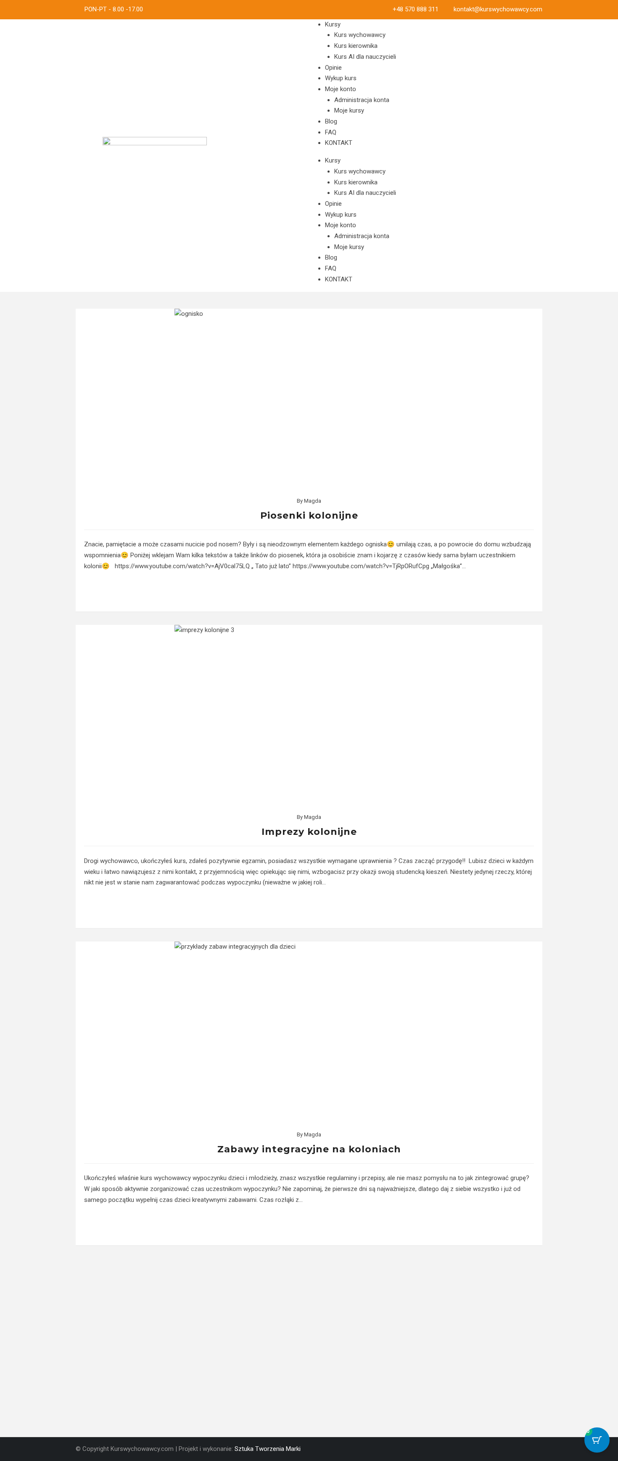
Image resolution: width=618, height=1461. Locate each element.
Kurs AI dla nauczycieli (365, 56)
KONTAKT (338, 143)
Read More (309, 591)
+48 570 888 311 (415, 9)
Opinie (333, 67)
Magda (312, 501)
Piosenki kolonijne (309, 515)
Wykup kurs (341, 78)
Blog (331, 121)
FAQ (330, 132)
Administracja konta (361, 100)
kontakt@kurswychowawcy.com (498, 9)
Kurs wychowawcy (360, 35)
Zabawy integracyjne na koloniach (309, 1149)
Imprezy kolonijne (309, 831)
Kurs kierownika (356, 46)
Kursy (333, 24)
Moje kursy (349, 110)
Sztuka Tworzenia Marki (268, 1449)
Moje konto (340, 89)
